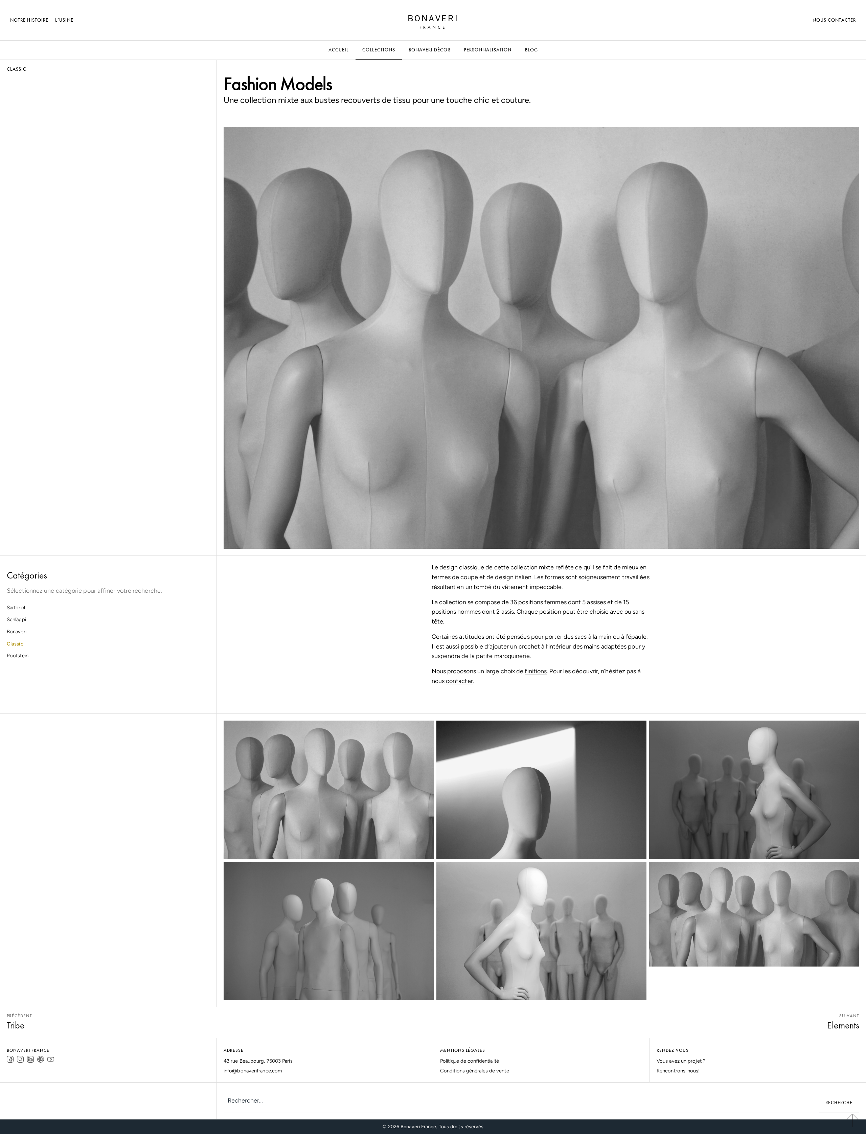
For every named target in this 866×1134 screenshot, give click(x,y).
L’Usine (64, 20)
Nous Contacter (834, 20)
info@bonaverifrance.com (253, 1071)
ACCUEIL (338, 50)
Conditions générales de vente (474, 1071)
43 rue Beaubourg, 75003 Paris (258, 1061)
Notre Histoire (29, 20)
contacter (459, 681)
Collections (378, 50)
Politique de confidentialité (469, 1061)
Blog (531, 50)
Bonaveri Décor (429, 50)
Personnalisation (487, 50)
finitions (536, 671)
